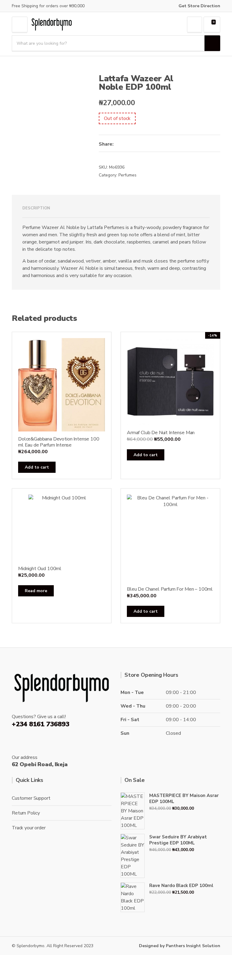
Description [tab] (36, 208)
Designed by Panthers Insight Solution (179, 946)
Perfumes (127, 175)
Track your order (28, 827)
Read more (36, 591)
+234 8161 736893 (40, 724)
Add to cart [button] (37, 467)
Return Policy (26, 813)
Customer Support (31, 798)
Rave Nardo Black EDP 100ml (181, 885)
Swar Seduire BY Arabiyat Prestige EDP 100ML (178, 840)
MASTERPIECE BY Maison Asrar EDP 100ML (184, 798)
